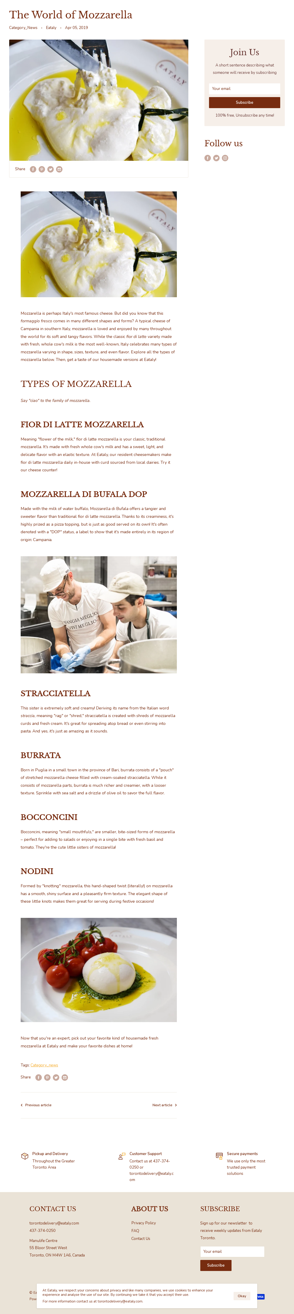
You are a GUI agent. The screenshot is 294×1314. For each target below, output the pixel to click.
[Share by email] (59, 169)
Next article (162, 1105)
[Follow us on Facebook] (207, 157)
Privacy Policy (143, 1223)
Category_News (23, 27)
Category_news (44, 1065)
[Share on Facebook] (33, 169)
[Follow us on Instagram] (225, 157)
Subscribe (244, 102)
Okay (242, 1296)
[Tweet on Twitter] (50, 169)
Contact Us (140, 1238)
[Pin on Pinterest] (42, 169)
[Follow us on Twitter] (216, 157)
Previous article (38, 1105)
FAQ (135, 1230)
